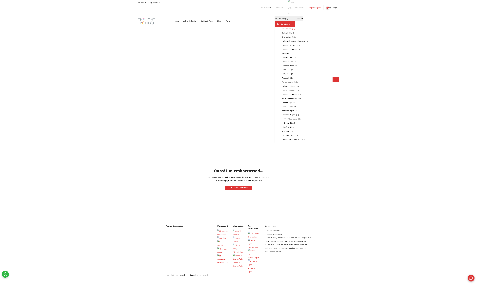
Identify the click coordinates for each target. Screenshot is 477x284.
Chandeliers (252, 237)
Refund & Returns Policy (238, 264)
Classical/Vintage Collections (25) (288, 41)
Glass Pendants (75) (288, 86)
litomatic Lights (253, 258)
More (227, 21)
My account (221, 234)
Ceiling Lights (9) (288, 33)
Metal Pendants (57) (288, 90)
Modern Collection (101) (288, 94)
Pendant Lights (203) (288, 82)
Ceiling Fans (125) (288, 57)
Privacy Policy (238, 252)
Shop (219, 21)
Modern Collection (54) (288, 49)
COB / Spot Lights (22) (288, 119)
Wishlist (220, 245)
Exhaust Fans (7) (288, 61)
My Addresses (222, 263)
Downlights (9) (288, 123)
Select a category (288, 29)
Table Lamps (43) (288, 106)
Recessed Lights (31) (288, 115)
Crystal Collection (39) (288, 45)
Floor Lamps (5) (288, 102)
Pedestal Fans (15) (288, 66)
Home (176, 21)
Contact (235, 241)
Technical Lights (251, 270)
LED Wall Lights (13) (288, 135)
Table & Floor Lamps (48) (288, 98)
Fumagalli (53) (287, 78)
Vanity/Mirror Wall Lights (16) (288, 139)
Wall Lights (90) (287, 131)
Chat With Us (299, 8)
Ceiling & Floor (207, 21)
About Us (236, 234)
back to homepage (239, 188)
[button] (331, 8)
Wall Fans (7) (287, 74)
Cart (224, 238)
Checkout (279, 8)
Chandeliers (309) (288, 37)
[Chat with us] (471, 278)
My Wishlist (266, 8)
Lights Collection (190, 21)
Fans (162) (286, 53)
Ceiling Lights (253, 247)
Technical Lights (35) (288, 111)
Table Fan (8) (287, 70)
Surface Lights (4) (288, 127)
